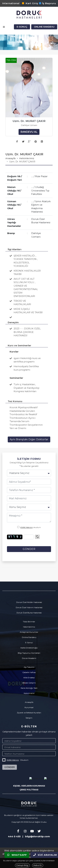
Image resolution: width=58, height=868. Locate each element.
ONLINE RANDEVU (44, 26)
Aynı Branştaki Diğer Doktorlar (29, 439)
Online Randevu (29, 637)
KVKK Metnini (26, 527)
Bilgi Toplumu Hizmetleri (29, 653)
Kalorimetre (29, 693)
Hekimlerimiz (26, 158)
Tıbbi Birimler (29, 621)
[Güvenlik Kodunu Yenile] (37, 536)
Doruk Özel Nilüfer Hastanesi (29, 602)
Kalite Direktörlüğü (29, 648)
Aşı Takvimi (29, 667)
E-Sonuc (29, 642)
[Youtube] (32, 831)
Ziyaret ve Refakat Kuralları (29, 712)
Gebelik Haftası (29, 672)
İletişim (29, 718)
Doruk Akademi (29, 658)
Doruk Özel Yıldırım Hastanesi (29, 607)
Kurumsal (29, 707)
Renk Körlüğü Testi (29, 688)
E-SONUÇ (22, 26)
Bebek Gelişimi (29, 683)
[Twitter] (39, 831)
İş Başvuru (49, 3)
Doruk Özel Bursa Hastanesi (29, 613)
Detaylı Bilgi (22, 865)
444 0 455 (14, 836)
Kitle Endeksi (29, 677)
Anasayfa (10, 158)
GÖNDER (9, 767)
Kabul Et (38, 865)
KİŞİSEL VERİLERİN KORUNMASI (29, 786)
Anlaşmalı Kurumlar (29, 632)
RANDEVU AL (29, 131)
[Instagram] (25, 831)
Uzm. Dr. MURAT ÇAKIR (29, 121)
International (10, 3)
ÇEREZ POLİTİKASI (29, 790)
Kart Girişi (32, 3)
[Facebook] (18, 831)
